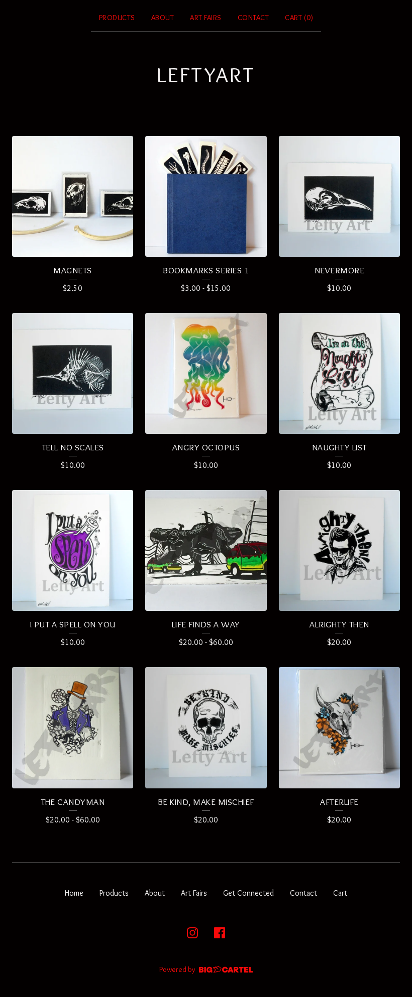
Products (117, 17)
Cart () (299, 17)
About (162, 17)
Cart (340, 893)
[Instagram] (192, 932)
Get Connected (248, 893)
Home (74, 893)
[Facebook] (219, 932)
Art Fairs (206, 17)
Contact (253, 17)
